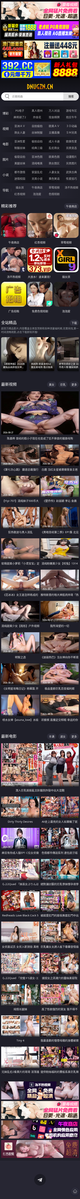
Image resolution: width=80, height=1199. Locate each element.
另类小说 (37, 178)
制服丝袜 (19, 148)
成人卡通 (54, 141)
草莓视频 (54, 187)
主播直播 (54, 132)
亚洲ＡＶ (19, 126)
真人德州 (37, 110)
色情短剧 (54, 194)
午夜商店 (37, 187)
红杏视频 (19, 194)
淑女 (63, 736)
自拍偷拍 (37, 126)
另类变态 (71, 148)
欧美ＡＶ (54, 126)
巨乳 (63, 384)
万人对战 (54, 110)
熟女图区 (54, 163)
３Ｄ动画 (71, 126)
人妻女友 (54, 172)
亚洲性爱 (19, 141)
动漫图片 (71, 156)
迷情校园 (19, 178)
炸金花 (37, 117)
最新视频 (9, 384)
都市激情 (19, 172)
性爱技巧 (71, 178)
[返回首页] (75, 1191)
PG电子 (19, 110)
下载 (74, 323)
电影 (6, 144)
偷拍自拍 (37, 141)
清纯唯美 (37, 163)
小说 (6, 175)
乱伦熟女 (54, 148)
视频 (6, 129)
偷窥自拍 (19, 156)
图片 (6, 159)
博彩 (6, 113)
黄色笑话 (54, 178)
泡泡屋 (37, 194)
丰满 (51, 736)
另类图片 (71, 163)
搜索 (71, 96)
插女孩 (20, 187)
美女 (51, 384)
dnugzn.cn (40, 86)
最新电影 (9, 736)
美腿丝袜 (19, 163)
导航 (6, 190)
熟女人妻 (19, 132)
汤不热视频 (71, 187)
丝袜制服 (37, 132)
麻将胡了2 (20, 117)
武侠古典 (71, 172)
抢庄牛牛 (71, 117)
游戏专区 (71, 110)
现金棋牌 (54, 117)
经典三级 (37, 148)
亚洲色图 (37, 156)
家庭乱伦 (37, 172)
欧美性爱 (71, 141)
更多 (74, 384)
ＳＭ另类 (71, 132)
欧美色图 (54, 156)
